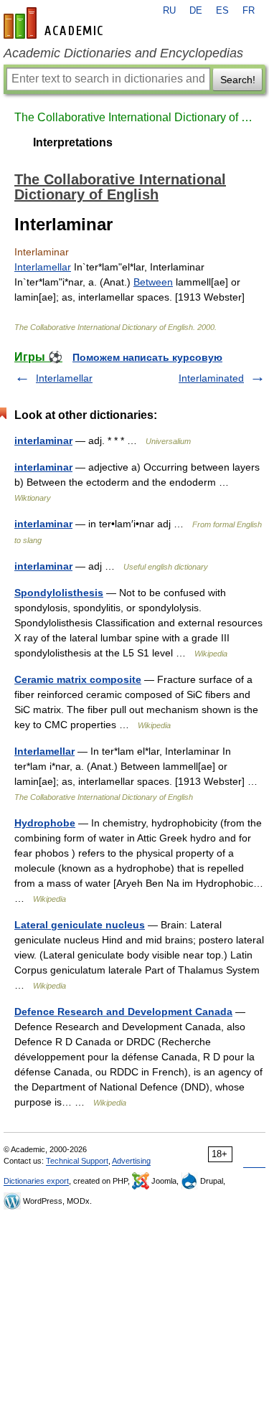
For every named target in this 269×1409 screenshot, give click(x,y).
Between (153, 282)
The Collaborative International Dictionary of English (134, 117)
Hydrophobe (44, 823)
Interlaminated (211, 378)
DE (195, 11)
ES (222, 11)
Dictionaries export (36, 1181)
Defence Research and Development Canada (123, 1011)
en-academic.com (55, 23)
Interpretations (73, 142)
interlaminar (43, 440)
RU (169, 11)
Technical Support (77, 1160)
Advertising (131, 1160)
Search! (237, 79)
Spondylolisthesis (58, 592)
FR (248, 11)
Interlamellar (42, 267)
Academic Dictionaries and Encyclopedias (123, 53)
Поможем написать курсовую (147, 357)
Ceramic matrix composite (77, 679)
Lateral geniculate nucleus (79, 924)
